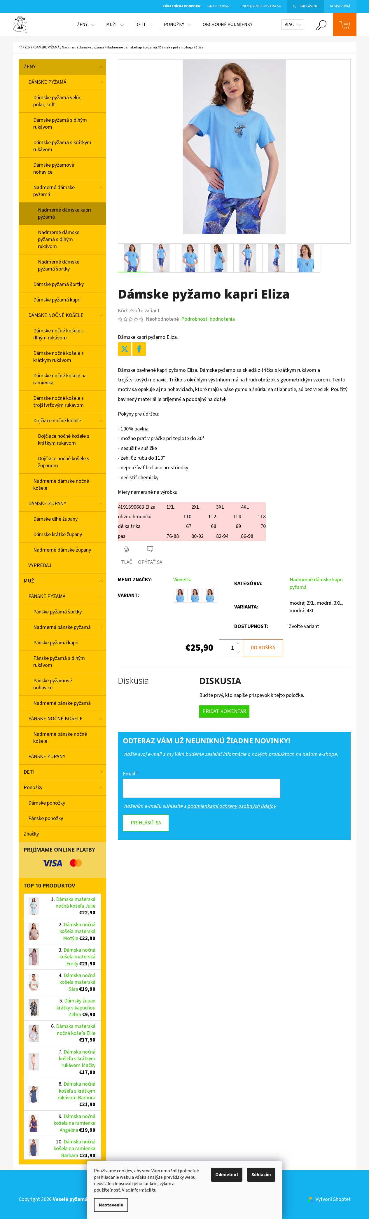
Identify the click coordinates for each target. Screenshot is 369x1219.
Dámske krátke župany (57, 534)
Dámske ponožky (46, 803)
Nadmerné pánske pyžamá (62, 703)
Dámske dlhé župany (55, 519)
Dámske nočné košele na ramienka (60, 379)
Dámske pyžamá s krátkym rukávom (62, 146)
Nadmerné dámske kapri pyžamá (64, 213)
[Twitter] (124, 349)
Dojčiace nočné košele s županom (63, 462)
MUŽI (30, 581)
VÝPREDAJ (39, 565)
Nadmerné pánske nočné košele (60, 737)
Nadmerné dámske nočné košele (61, 484)
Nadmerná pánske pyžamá (62, 627)
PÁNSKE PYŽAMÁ (46, 596)
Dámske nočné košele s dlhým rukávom (58, 334)
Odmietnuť (226, 1174)
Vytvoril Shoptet (333, 1199)
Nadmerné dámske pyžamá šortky (58, 265)
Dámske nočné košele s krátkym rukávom (58, 357)
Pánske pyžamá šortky (57, 611)
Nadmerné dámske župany (62, 550)
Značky (31, 834)
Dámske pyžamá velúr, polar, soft (57, 101)
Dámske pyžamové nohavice (53, 168)
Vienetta (182, 579)
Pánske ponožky (45, 818)
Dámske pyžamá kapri (57, 300)
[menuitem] (85, 24)
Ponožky (33, 787)
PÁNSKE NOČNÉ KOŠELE (55, 718)
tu (154, 1190)
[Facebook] (139, 349)
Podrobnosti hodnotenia (208, 319)
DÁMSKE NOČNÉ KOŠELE (55, 315)
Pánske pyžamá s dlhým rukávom (59, 662)
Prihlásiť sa (146, 822)
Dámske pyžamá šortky (58, 284)
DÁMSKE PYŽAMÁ (47, 82)
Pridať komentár (224, 711)
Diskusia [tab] (133, 681)
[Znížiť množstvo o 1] (238, 652)
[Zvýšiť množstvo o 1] (238, 644)
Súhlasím (261, 1174)
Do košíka (263, 647)
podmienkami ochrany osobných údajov (231, 806)
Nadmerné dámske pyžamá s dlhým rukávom (58, 239)
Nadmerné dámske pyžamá (54, 191)
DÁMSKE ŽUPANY (47, 503)
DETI (29, 772)
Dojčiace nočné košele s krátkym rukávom (63, 440)
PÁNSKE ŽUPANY (46, 756)
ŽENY (30, 66)
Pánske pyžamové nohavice (52, 684)
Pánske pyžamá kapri (55, 642)
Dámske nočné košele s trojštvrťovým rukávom (58, 402)
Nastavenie (111, 1205)
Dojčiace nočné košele (57, 420)
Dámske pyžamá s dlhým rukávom (60, 123)
